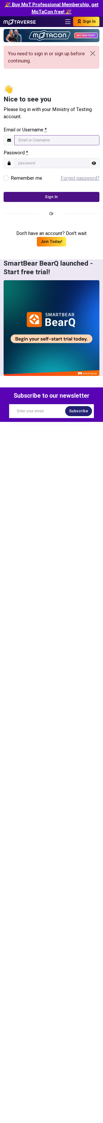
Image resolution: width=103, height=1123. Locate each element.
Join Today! (52, 241)
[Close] (92, 53)
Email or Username (25, 130)
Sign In (89, 21)
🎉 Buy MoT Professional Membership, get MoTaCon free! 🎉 (51, 8)
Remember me (26, 178)
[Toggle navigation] (68, 21)
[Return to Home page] (20, 21)
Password (16, 153)
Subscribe (78, 411)
